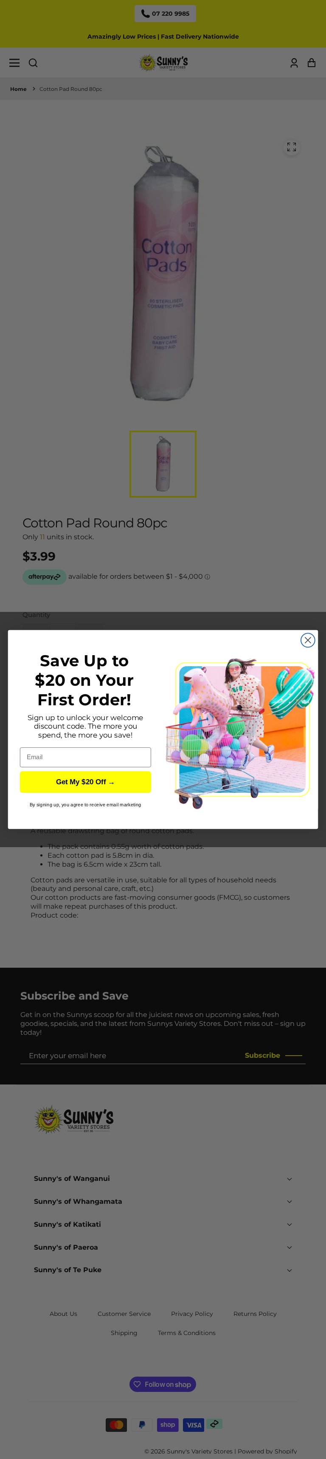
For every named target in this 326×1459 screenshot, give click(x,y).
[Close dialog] (308, 640)
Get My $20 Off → (85, 782)
